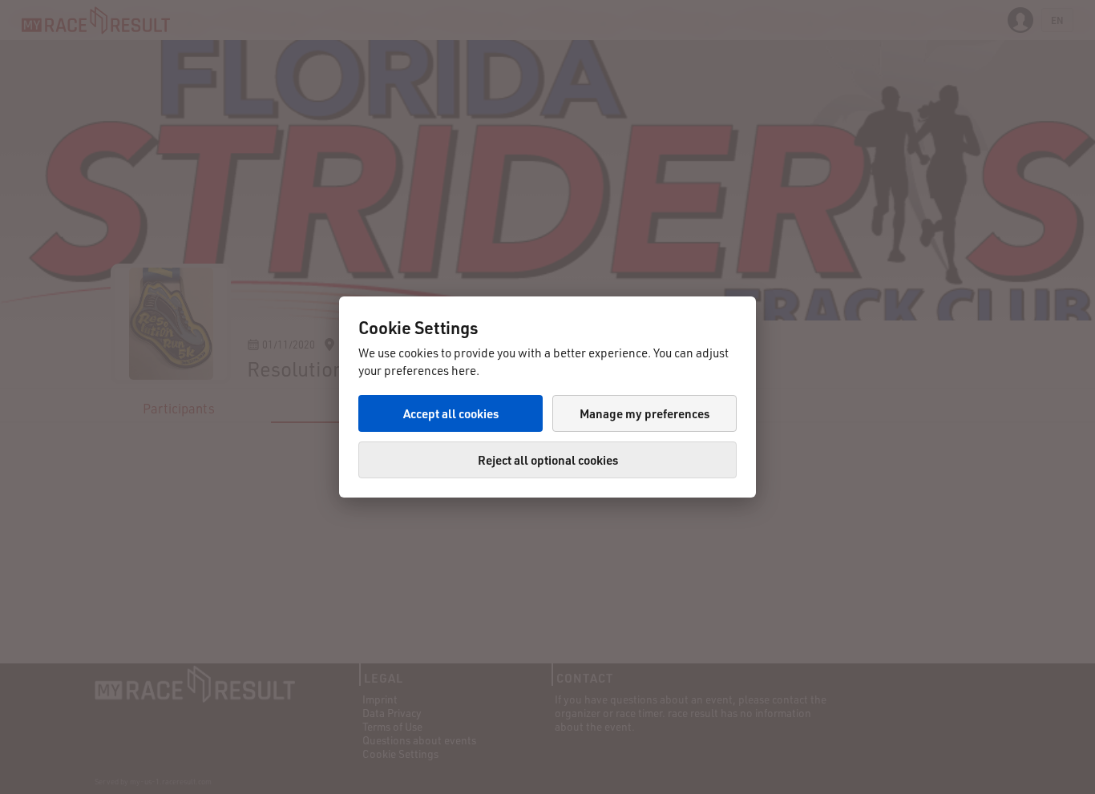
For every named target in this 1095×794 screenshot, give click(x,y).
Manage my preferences (644, 413)
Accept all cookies (451, 413)
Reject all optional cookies (548, 460)
